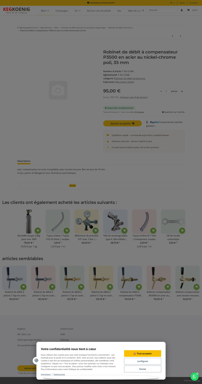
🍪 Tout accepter (142, 353)
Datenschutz (59, 374)
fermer (142, 369)
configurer (142, 361)
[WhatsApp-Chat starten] (194, 376)
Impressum (46, 374)
